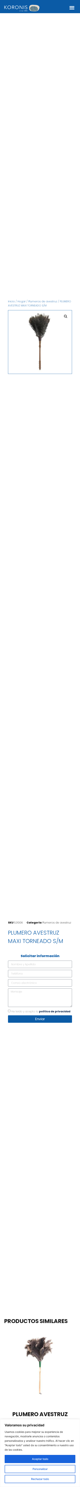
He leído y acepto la (40, 1011)
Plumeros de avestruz (42, 301)
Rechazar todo (40, 1479)
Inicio (11, 301)
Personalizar (40, 1468)
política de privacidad (54, 1011)
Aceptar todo (40, 1458)
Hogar (21, 301)
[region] (40, 1453)
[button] (72, 8)
